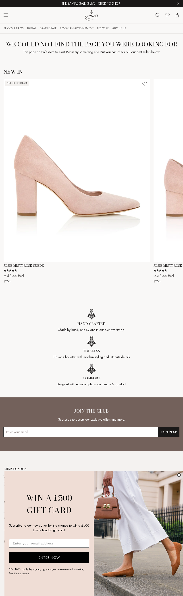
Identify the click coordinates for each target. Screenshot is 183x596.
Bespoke (103, 28)
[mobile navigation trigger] (6, 15)
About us (119, 28)
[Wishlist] (167, 15)
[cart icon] (177, 15)
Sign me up (169, 432)
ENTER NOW (49, 557)
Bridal (31, 28)
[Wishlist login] (144, 84)
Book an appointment (77, 28)
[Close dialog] (179, 475)
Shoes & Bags (14, 28)
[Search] (157, 15)
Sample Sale (48, 28)
